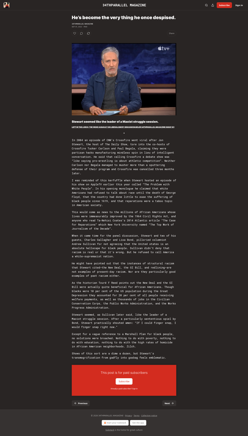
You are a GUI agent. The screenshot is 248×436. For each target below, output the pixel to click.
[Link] (67, 121)
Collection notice (149, 415)
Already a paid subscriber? (124, 388)
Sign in (239, 5)
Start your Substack (116, 422)
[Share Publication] (213, 5)
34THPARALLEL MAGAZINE (82, 24)
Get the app (138, 422)
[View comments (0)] (81, 33)
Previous (82, 403)
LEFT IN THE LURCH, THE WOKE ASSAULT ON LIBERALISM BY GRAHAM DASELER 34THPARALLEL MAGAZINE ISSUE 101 (123, 127)
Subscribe (224, 5)
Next (167, 403)
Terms (137, 415)
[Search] (206, 5)
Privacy (128, 415)
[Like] (75, 33)
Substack (109, 430)
